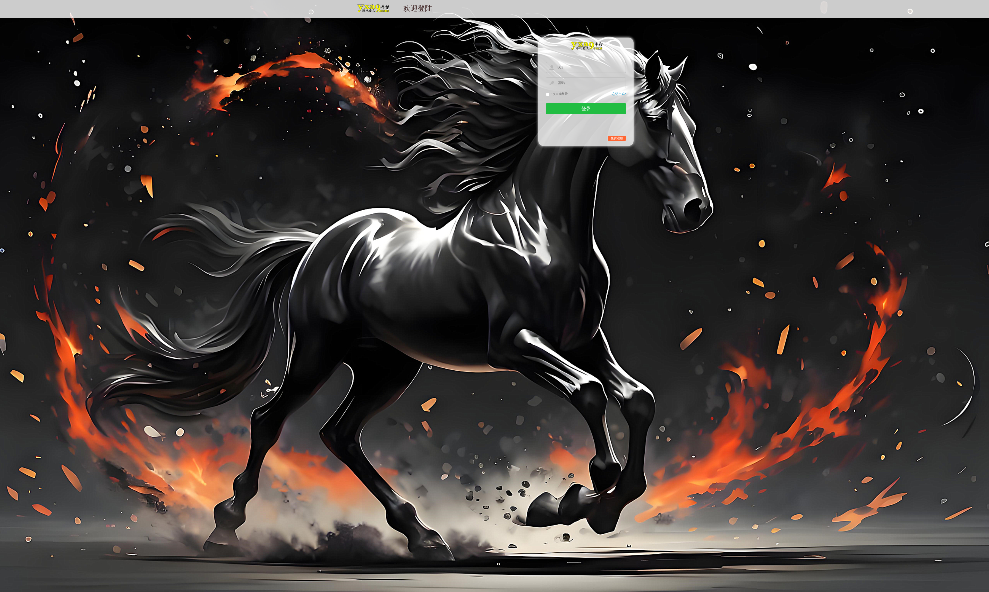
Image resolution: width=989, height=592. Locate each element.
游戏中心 (372, 11)
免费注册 (617, 138)
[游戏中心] (586, 46)
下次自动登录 (558, 94)
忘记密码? (619, 94)
